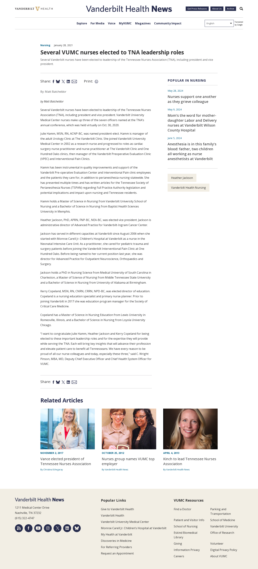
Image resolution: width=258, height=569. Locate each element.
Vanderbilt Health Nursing (188, 188)
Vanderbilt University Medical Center (125, 522)
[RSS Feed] (19, 528)
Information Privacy (187, 550)
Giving (178, 543)
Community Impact (167, 23)
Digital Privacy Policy (223, 550)
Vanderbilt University (224, 526)
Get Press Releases (197, 8)
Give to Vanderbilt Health (117, 509)
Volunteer (216, 543)
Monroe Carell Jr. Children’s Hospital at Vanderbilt (133, 528)
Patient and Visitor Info (189, 520)
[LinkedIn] (67, 528)
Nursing (45, 45)
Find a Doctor (182, 509)
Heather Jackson (182, 178)
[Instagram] (48, 528)
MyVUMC (125, 23)
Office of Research (222, 533)
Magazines (143, 23)
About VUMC (218, 556)
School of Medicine (222, 520)
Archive (230, 8)
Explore (82, 23)
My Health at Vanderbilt (116, 534)
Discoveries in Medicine (116, 541)
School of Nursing (186, 526)
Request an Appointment (117, 553)
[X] (57, 528)
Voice (111, 23)
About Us (217, 8)
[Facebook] (28, 528)
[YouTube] (38, 528)
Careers (179, 556)
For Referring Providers (116, 547)
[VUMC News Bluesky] (77, 528)
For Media (97, 23)
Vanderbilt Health (112, 515)
